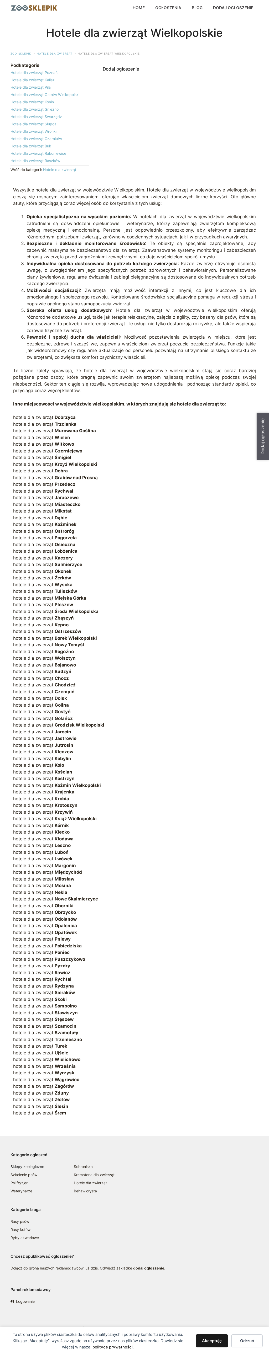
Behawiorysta (85, 1191)
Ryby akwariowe (25, 1237)
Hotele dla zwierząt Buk (31, 146)
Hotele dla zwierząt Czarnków (36, 138)
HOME (139, 7)
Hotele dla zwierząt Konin (32, 102)
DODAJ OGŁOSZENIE (233, 7)
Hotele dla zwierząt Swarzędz (36, 116)
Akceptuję (212, 1340)
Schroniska (83, 1166)
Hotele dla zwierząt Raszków (35, 160)
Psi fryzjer (19, 1183)
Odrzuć (247, 1340)
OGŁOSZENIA (168, 7)
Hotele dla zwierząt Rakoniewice (38, 153)
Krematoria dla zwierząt (94, 1174)
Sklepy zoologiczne (27, 1166)
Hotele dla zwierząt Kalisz (33, 80)
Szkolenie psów (24, 1174)
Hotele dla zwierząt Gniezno (35, 109)
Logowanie (25, 1301)
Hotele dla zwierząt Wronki (33, 131)
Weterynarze (21, 1191)
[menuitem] (50, 72)
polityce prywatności (112, 1347)
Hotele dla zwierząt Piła (31, 87)
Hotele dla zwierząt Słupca (33, 124)
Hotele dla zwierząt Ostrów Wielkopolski (45, 94)
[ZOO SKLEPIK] (34, 8)
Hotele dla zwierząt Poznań (34, 72)
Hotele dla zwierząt (59, 169)
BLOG (197, 7)
